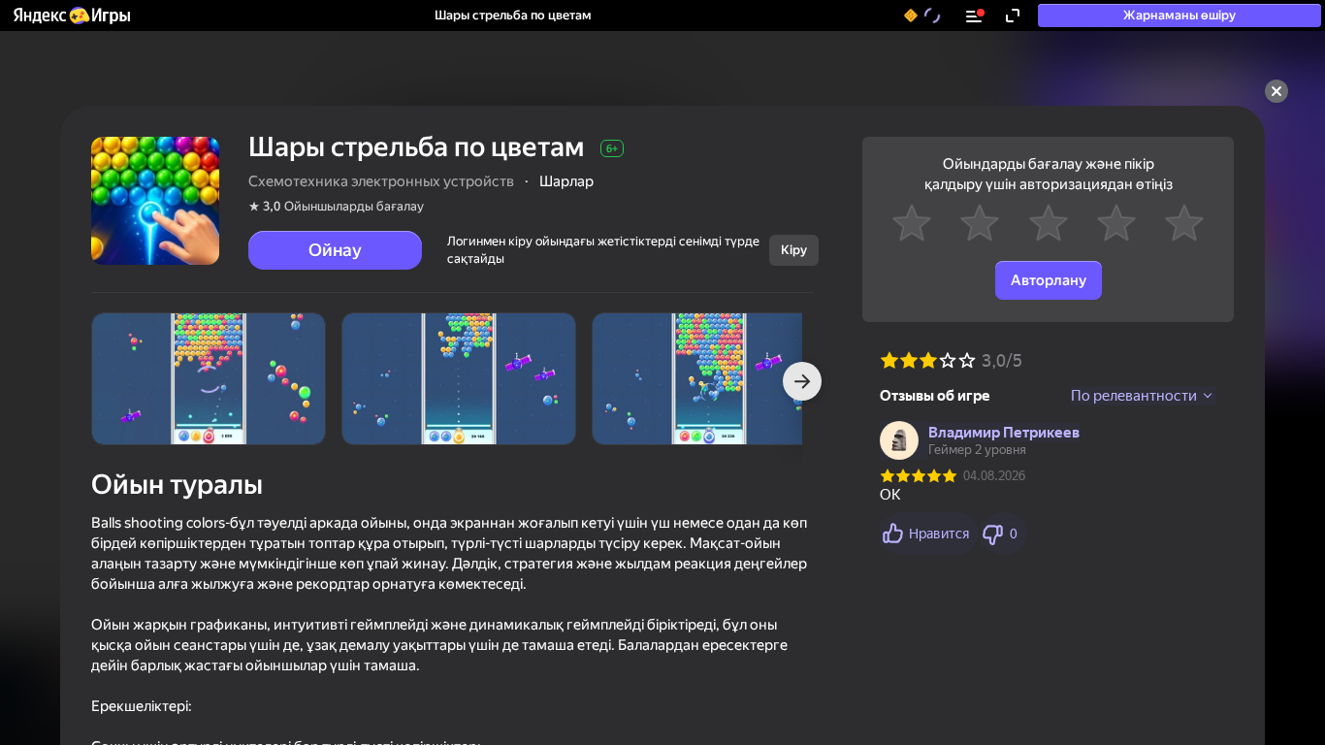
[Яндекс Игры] (71, 15)
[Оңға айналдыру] (802, 381)
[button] (71, 15)
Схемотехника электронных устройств (381, 181)
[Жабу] (1276, 91)
